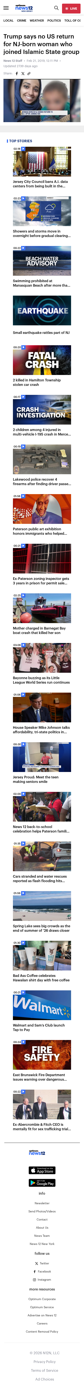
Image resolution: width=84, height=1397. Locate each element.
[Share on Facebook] (17, 73)
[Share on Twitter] (23, 73)
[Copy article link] (29, 73)
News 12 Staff (12, 60)
